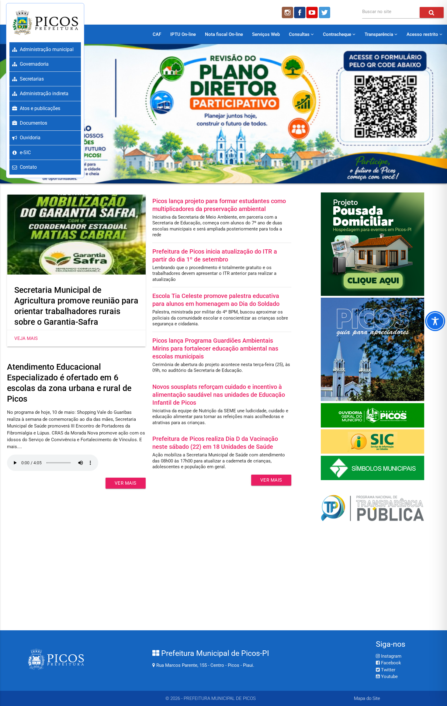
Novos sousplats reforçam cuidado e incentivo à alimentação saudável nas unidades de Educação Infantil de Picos (218, 394)
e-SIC (25, 152)
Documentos (33, 123)
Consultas (300, 34)
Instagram (390, 656)
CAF (157, 34)
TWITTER (325, 12)
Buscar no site (376, 11)
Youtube (389, 676)
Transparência (379, 34)
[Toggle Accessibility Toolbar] (435, 321)
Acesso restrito (423, 34)
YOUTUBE (312, 12)
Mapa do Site (367, 698)
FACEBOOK (299, 12)
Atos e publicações (40, 108)
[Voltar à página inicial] (45, 22)
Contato (28, 167)
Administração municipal (47, 49)
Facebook (390, 663)
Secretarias (32, 79)
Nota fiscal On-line (224, 34)
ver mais (126, 483)
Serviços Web (266, 34)
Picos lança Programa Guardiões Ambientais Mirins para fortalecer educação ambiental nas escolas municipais (215, 348)
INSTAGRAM (287, 12)
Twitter (387, 670)
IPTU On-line (183, 34)
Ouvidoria (30, 137)
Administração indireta (44, 93)
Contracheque (337, 34)
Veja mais (26, 338)
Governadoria (34, 64)
